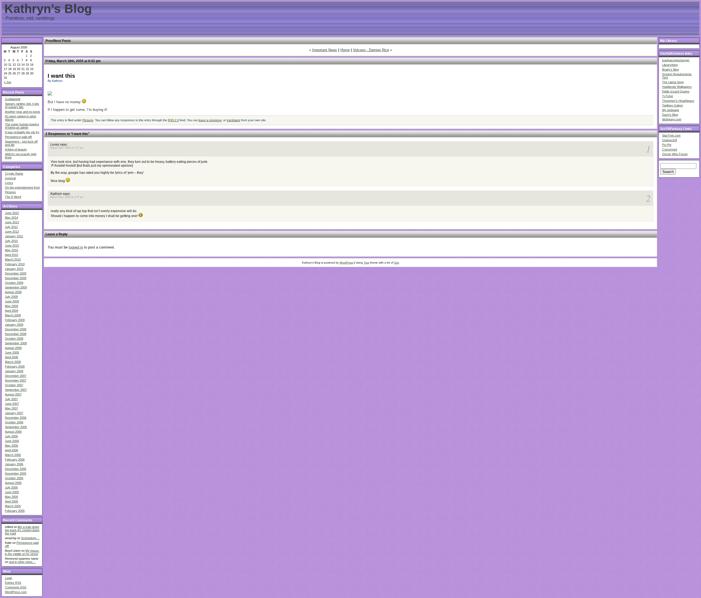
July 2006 (11, 436)
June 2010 (12, 245)
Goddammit (12, 99)
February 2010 (15, 264)
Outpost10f (669, 140)
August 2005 (13, 482)
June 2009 (12, 301)
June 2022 (12, 213)
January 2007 (14, 413)
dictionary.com (671, 119)
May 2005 (11, 496)
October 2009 (14, 282)
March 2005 (13, 506)
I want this (61, 76)
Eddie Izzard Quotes (675, 91)
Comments (15, 587)
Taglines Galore (672, 105)
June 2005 (12, 492)
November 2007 (15, 380)
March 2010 (13, 259)
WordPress (346, 262)
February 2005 (15, 510)
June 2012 (12, 231)
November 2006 (15, 417)
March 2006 (13, 455)
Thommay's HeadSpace (678, 100)
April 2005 (11, 501)
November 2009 (15, 278)
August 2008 (13, 347)
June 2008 (12, 352)
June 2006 (12, 441)
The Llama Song (673, 82)
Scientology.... (30, 538)
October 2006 (14, 422)
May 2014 (11, 217)
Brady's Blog (670, 69)
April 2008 (11, 357)
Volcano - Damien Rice (371, 50)
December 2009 (15, 273)
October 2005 (14, 478)
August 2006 (13, 431)
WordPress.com (16, 592)
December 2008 (15, 329)
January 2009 (14, 324)
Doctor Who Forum (675, 154)
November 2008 (15, 334)
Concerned (669, 149)
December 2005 (15, 468)
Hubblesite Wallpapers (677, 86)
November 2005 (15, 473)
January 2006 (14, 464)
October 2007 (14, 385)
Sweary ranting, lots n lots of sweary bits (22, 105)
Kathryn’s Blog (48, 9)
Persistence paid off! (18, 136)
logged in (76, 247)
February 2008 (15, 366)
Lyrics (9, 182)
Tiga (366, 262)
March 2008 (13, 361)
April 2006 (11, 450)
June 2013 (12, 222)
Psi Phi (666, 144)
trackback (233, 120)
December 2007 (15, 375)
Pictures (10, 192)
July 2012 (11, 227)
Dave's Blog (670, 114)
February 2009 (15, 320)
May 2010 (11, 250)
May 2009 (11, 306)
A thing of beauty (16, 149)
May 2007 (11, 408)
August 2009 (13, 292)
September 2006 (16, 427)
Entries (13, 582)
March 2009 (13, 315)
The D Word (13, 196)
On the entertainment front (22, 187)
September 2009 (16, 287)
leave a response (210, 120)
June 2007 (12, 403)
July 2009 (11, 296)
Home (345, 50)
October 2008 (14, 338)
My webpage (670, 110)
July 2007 (11, 399)
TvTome (667, 96)
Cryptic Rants (14, 173)
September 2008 (16, 343)
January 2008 (14, 371)
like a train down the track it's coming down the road (22, 530)
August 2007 (13, 394)
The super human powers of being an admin (22, 126)
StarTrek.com (671, 135)
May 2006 (11, 445)
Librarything (670, 65)
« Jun (7, 82)
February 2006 (15, 459)
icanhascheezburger (675, 60)
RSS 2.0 (173, 120)
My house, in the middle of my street (22, 552)
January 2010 (14, 268)
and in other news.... (22, 562)
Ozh (396, 262)
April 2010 (11, 254)
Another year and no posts (22, 111)
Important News (324, 50)
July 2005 (11, 487)
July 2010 (11, 240)
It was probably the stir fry (22, 132)
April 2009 (11, 310)
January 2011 (14, 236)
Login (8, 578)
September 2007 (16, 389)
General (10, 178)
